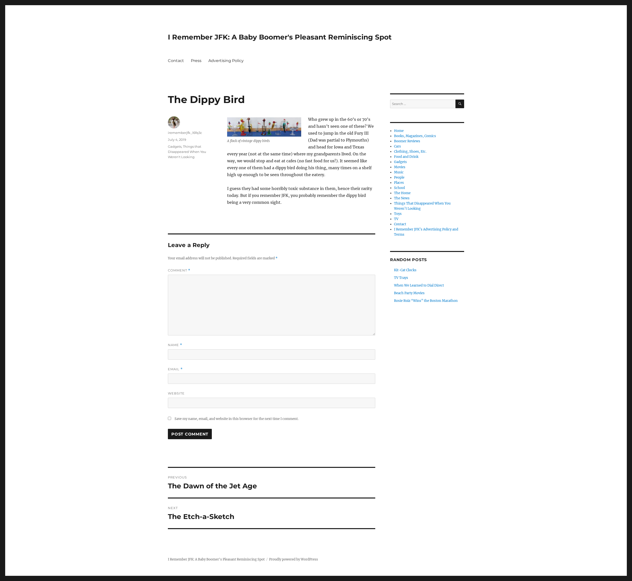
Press (196, 60)
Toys (398, 214)
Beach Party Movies (409, 293)
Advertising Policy (226, 60)
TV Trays (401, 278)
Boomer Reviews (407, 141)
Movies (399, 167)
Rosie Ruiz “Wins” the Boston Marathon (426, 301)
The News (402, 198)
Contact (176, 60)
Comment (179, 270)
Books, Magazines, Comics (415, 136)
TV (396, 219)
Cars (397, 146)
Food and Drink (406, 157)
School (399, 188)
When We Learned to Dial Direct (419, 285)
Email (175, 369)
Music (399, 172)
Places (399, 183)
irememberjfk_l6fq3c (185, 133)
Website (176, 393)
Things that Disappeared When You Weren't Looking (187, 152)
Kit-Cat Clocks (405, 270)
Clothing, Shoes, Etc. (410, 151)
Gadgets (174, 146)
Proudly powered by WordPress (293, 559)
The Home (402, 193)
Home (399, 131)
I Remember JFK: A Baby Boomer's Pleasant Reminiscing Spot (280, 37)
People (399, 177)
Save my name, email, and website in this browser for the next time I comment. (236, 419)
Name (175, 345)
